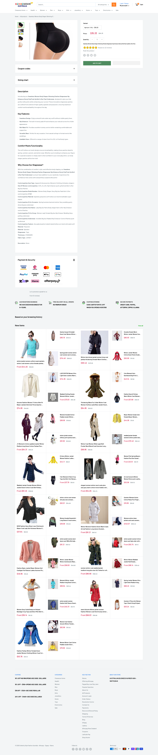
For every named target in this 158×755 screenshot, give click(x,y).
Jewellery (77, 10)
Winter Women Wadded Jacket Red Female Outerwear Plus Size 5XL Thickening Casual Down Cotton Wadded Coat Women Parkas (132, 561)
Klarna (84, 678)
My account (124, 5)
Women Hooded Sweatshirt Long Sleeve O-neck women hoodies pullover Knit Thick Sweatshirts (68, 519)
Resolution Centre (88, 702)
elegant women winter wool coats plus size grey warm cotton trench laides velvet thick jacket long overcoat (94, 486)
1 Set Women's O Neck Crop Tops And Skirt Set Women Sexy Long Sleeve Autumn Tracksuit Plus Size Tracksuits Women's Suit (68, 478)
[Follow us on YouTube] (83, 749)
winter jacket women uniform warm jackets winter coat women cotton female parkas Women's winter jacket (30, 362)
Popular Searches (87, 687)
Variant (85, 23)
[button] (126, 63)
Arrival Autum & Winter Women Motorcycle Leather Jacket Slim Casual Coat (132, 478)
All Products (86, 693)
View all (140, 325)
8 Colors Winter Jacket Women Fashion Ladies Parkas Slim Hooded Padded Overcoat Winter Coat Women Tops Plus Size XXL (68, 457)
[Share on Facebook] (84, 55)
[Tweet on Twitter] (91, 55)
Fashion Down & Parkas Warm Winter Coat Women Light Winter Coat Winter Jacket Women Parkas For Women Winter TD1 (132, 395)
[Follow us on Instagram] (76, 749)
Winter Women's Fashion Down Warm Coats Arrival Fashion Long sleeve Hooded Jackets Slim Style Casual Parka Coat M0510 (94, 528)
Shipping (85, 714)
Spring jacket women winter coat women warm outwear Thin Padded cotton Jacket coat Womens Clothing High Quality (68, 354)
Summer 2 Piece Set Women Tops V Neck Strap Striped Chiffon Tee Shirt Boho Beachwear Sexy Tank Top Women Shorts (132, 602)
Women (42, 10)
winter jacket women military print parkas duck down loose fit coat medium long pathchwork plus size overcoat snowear (68, 437)
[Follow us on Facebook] (73, 749)
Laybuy (84, 725)
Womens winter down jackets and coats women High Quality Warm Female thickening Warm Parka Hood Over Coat (131, 519)
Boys (59, 10)
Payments (85, 708)
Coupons (85, 731)
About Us (85, 690)
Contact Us (85, 705)
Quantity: (86, 39)
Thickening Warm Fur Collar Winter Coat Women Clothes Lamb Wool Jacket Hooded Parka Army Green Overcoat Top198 (94, 404)
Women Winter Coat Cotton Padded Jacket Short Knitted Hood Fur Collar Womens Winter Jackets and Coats (68, 644)
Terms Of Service (87, 717)
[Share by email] (95, 55)
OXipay (84, 722)
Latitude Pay (86, 734)
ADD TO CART (97, 63)
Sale (117, 10)
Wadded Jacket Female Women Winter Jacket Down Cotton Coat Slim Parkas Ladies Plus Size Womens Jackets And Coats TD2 (29, 486)
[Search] (114, 5)
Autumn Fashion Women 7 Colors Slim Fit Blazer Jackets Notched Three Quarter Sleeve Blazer (30, 404)
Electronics (107, 10)
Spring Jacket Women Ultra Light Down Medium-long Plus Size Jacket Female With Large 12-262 (132, 582)
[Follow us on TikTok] (87, 749)
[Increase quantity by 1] (102, 39)
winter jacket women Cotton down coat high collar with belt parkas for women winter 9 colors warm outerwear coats (132, 540)
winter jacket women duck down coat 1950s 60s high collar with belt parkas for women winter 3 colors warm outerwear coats (68, 540)
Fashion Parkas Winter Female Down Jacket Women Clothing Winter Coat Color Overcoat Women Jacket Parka (30, 652)
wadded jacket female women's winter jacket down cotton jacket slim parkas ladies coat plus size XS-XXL (132, 437)
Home (88, 10)
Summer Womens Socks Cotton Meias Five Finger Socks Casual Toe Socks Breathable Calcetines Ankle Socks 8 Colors (132, 499)
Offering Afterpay (87, 681)
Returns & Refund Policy (90, 711)
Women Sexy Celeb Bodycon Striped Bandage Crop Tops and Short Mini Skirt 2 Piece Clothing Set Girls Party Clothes (30, 611)
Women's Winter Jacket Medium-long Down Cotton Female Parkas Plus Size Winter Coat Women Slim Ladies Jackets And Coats (68, 582)
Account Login (87, 696)
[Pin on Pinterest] (88, 55)
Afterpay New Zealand (89, 728)
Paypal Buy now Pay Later (90, 684)
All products (23, 16)
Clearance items (20, 10)
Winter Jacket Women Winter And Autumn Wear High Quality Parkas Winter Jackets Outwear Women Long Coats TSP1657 (68, 561)
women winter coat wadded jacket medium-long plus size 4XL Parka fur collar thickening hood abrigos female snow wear (94, 569)
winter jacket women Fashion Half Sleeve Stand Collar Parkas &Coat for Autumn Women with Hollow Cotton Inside (68, 602)
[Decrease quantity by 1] (92, 39)
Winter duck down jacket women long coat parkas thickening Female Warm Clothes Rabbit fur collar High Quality (94, 358)
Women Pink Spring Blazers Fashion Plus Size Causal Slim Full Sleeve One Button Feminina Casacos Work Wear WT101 (132, 457)
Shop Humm (86, 737)
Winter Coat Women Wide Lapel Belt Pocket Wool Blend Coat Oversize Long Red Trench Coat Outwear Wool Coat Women (93, 445)
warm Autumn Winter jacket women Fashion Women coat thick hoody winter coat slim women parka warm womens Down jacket (94, 611)
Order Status (86, 699)
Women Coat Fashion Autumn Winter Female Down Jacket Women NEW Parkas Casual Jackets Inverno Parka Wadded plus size (68, 623)
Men (51, 10)
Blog (83, 719)
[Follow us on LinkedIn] (90, 749)
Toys (96, 10)
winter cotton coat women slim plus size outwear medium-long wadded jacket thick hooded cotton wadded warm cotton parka (68, 499)
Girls (67, 10)
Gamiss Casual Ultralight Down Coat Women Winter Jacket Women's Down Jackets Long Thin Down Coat (67, 333)
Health (33, 10)
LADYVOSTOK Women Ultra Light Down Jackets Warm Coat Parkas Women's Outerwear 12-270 (68, 375)
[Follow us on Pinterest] (80, 749)
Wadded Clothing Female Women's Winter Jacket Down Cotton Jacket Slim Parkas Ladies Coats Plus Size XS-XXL (67, 395)
